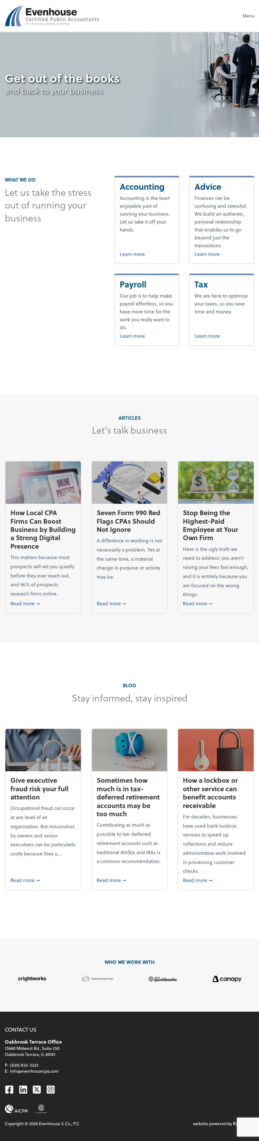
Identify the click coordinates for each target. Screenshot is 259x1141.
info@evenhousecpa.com (34, 1071)
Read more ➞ (43, 603)
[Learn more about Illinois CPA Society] (41, 1109)
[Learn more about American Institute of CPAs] (16, 1109)
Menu (248, 15)
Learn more (147, 253)
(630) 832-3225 (24, 1065)
